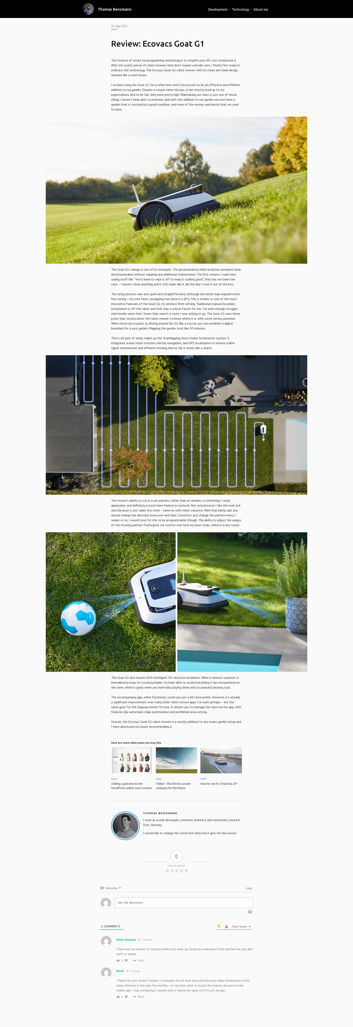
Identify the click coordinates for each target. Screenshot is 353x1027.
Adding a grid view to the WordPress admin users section (131, 786)
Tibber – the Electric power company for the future (173, 786)
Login (248, 888)
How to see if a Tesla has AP (218, 783)
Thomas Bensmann (115, 9)
